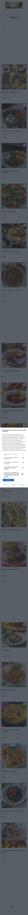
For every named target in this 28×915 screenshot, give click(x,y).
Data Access (14, 484)
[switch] (23, 457)
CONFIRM (8, 480)
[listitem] (14, 455)
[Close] (25, 430)
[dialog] (14, 457)
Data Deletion (6, 484)
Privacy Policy (22, 484)
